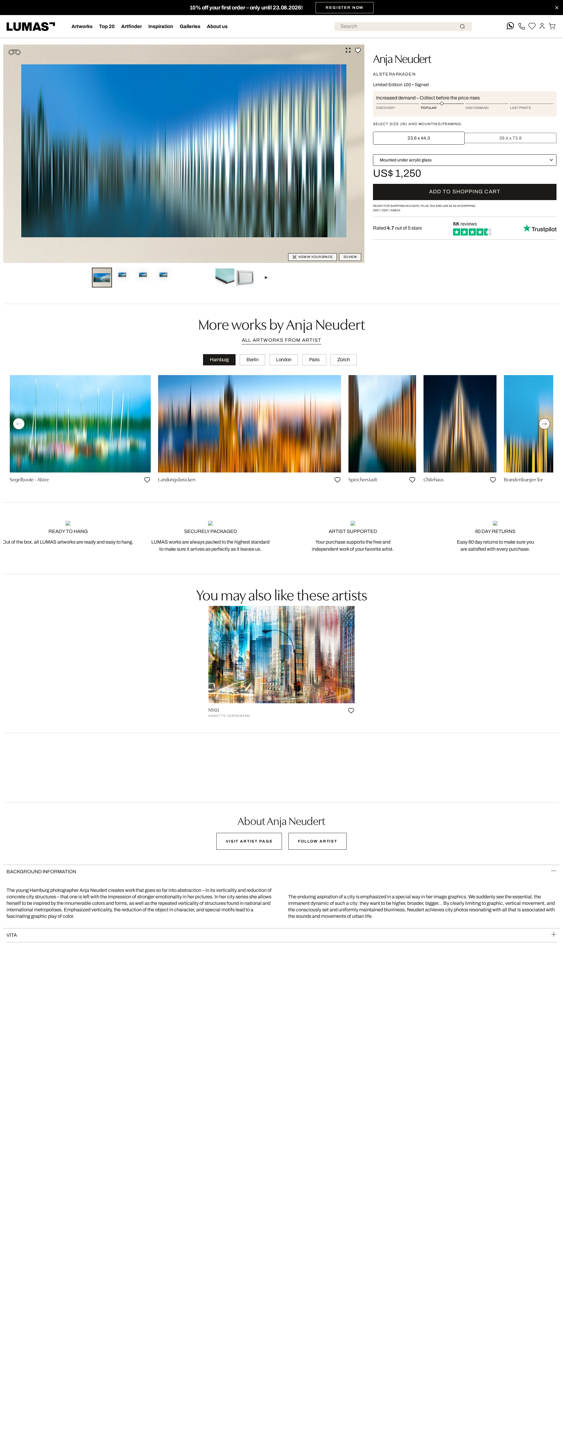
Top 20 (107, 26)
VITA (12, 935)
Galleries (190, 26)
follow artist (317, 841)
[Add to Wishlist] (358, 50)
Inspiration (160, 26)
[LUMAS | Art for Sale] (31, 26)
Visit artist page (249, 841)
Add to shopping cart (464, 191)
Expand (348, 50)
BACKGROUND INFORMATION (41, 871)
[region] (281, 431)
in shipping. (459, 205)
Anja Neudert (402, 58)
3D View (350, 257)
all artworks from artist (281, 340)
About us (217, 26)
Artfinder (131, 26)
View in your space (315, 257)
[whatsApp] (510, 26)
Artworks (82, 26)
